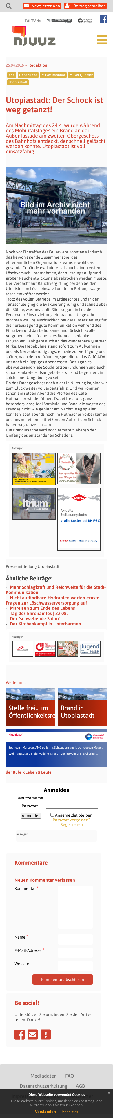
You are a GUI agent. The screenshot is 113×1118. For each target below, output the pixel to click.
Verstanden (45, 1111)
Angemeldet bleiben (73, 815)
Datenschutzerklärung (43, 1086)
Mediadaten (43, 1076)
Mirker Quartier (81, 75)
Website (21, 963)
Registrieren (71, 824)
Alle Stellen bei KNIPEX (80, 520)
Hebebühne (28, 75)
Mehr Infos (70, 1112)
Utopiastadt (18, 82)
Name (21, 937)
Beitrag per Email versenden (33, 1034)
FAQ (69, 1076)
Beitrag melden (46, 1034)
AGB (80, 1086)
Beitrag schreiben (90, 5)
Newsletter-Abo (46, 5)
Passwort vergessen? (71, 819)
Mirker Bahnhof (53, 75)
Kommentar (26, 888)
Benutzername (29, 798)
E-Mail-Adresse (29, 950)
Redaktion (37, 65)
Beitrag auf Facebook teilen (19, 1034)
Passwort (30, 806)
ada (12, 75)
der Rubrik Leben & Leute (29, 772)
